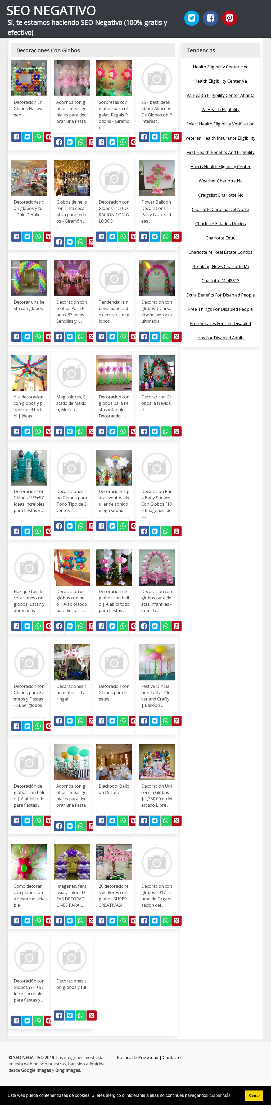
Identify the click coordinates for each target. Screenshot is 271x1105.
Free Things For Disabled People (220, 309)
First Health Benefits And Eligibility (221, 152)
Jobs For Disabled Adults (220, 338)
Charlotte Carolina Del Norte (220, 209)
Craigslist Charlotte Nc (220, 195)
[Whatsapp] (38, 136)
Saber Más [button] (220, 1095)
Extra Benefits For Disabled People (220, 295)
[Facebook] (210, 18)
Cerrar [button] (254, 1095)
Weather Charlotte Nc (220, 181)
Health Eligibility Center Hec (220, 67)
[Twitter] (192, 18)
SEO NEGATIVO (51, 10)
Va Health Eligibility (220, 109)
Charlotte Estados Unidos (220, 224)
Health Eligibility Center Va (220, 81)
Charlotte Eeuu (221, 238)
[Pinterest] (229, 18)
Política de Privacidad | (140, 1057)
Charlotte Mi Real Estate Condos (220, 252)
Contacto (172, 1057)
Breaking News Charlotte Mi (220, 266)
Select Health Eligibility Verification (220, 124)
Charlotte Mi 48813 (221, 281)
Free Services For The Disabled (220, 323)
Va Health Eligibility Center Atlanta (221, 95)
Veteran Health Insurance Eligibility (220, 138)
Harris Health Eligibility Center (221, 167)
